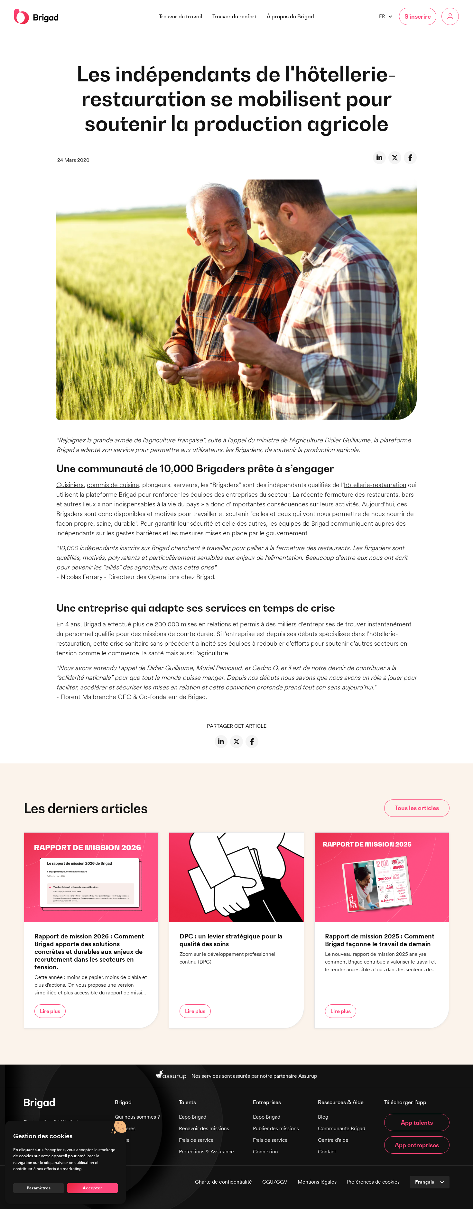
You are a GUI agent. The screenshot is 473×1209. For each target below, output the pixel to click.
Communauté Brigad (341, 1128)
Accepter (92, 1187)
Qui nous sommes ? (137, 1117)
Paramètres (39, 1187)
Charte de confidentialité (223, 1182)
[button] (290, 16)
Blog (323, 1117)
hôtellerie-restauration (375, 485)
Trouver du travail (180, 16)
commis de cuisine (113, 485)
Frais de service (196, 1140)
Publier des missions (276, 1128)
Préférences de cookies (373, 1182)
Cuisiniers (70, 485)
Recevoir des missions (204, 1128)
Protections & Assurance (206, 1152)
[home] (36, 16)
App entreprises (417, 1145)
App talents (417, 1122)
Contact (327, 1152)
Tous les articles (417, 808)
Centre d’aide (333, 1140)
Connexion (265, 1152)
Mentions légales (317, 1182)
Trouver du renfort (234, 16)
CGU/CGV (274, 1182)
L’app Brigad (192, 1117)
